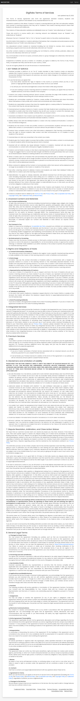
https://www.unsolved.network (64, 544)
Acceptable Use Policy (64, 194)
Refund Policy (38, 195)
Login (71, 2)
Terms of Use (39, 194)
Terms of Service (52, 689)
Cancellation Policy (57, 691)
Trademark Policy (27, 195)
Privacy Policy (50, 194)
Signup (76, 2)
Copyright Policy (14, 195)
